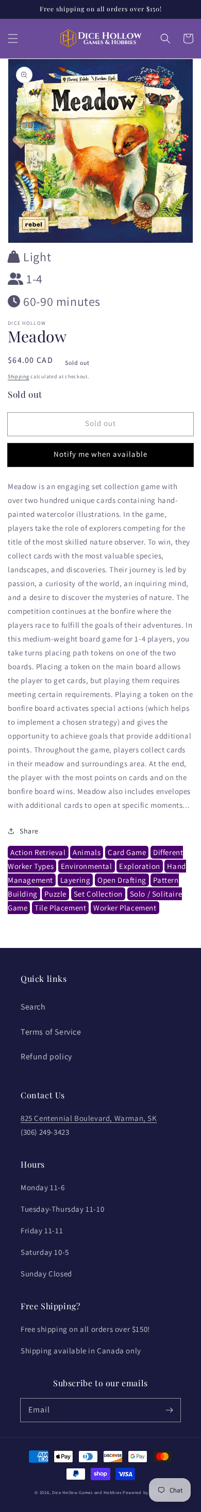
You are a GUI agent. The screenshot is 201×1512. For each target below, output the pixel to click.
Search (33, 1006)
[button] (13, 38)
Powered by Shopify (144, 1492)
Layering (75, 880)
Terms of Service (51, 1031)
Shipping (18, 376)
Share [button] (29, 831)
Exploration (139, 866)
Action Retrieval (38, 852)
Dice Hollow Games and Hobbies (86, 1492)
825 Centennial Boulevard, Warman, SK (89, 1118)
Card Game (127, 852)
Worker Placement (125, 908)
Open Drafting (121, 880)
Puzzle (55, 894)
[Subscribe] (169, 1410)
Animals (86, 852)
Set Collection (98, 894)
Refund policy (46, 1056)
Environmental (86, 866)
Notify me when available (100, 454)
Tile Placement (60, 908)
